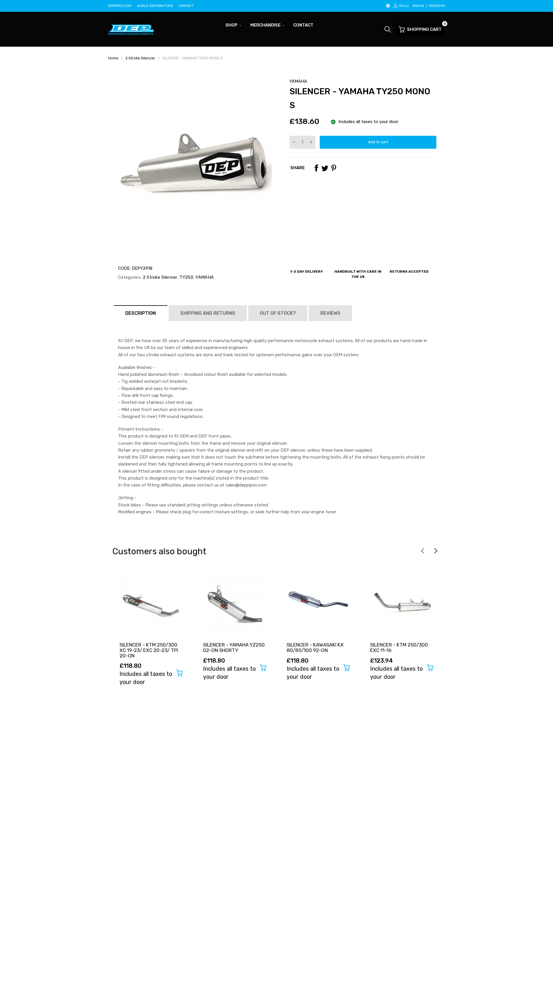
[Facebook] (316, 168)
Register (437, 6)
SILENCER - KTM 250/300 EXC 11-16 (399, 647)
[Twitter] (324, 168)
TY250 (185, 277)
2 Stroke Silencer (159, 277)
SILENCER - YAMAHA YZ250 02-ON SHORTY (234, 647)
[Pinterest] (333, 168)
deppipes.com (119, 6)
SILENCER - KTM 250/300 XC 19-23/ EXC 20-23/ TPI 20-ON (149, 650)
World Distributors (155, 6)
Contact (186, 6)
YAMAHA (298, 81)
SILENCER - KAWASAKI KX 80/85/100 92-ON (315, 647)
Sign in (418, 6)
